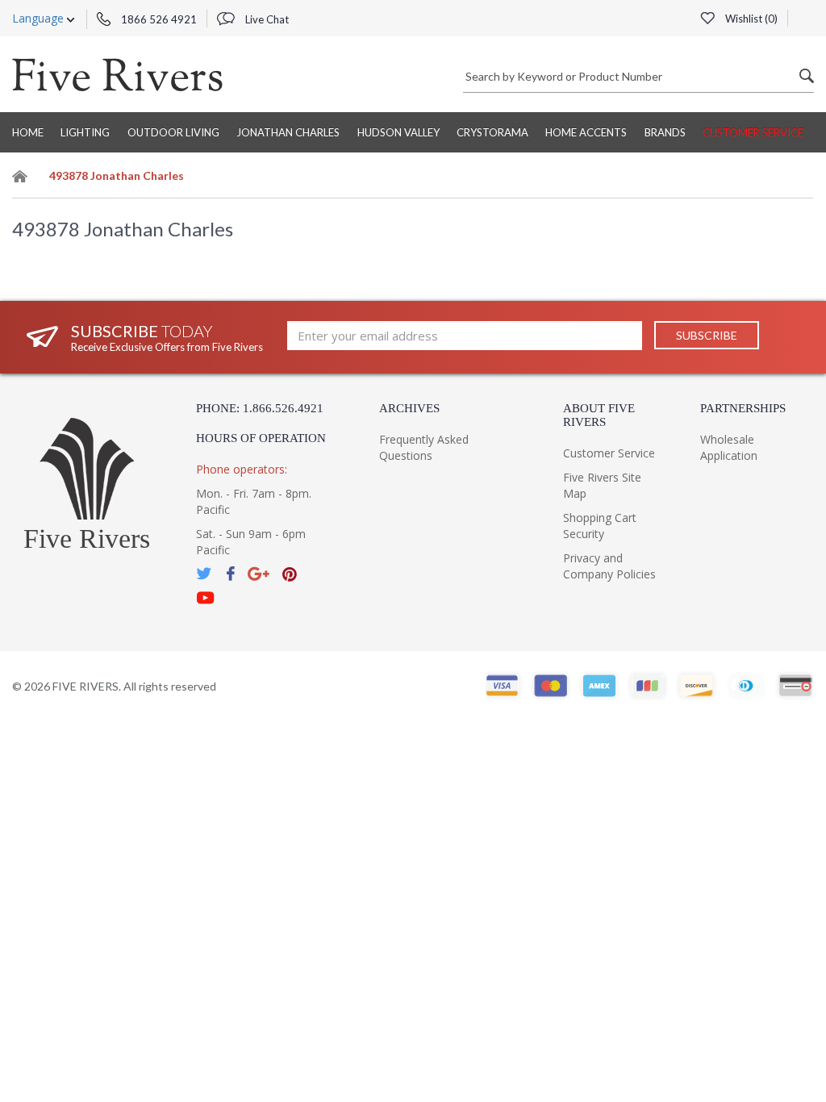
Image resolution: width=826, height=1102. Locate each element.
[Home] (20, 179)
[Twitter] (205, 574)
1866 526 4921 (158, 19)
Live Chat (266, 19)
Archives (409, 408)
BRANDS (665, 132)
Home (28, 132)
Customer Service (753, 132)
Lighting (85, 132)
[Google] (258, 574)
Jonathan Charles (288, 132)
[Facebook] (230, 574)
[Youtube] (205, 598)
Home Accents (586, 132)
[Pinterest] (290, 574)
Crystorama (492, 132)
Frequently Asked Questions (424, 447)
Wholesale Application (728, 447)
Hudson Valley (398, 132)
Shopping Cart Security (599, 525)
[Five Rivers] (117, 74)
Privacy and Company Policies (609, 566)
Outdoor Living (173, 132)
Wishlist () (750, 18)
